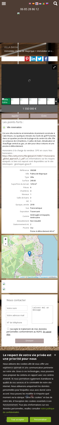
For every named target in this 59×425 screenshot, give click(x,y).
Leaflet (22, 277)
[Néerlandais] (40, 4)
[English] (29, 4)
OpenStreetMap (33, 277)
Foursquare (44, 277)
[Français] (36, 4)
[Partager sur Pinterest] (27, 58)
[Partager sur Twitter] (39, 58)
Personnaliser (40, 419)
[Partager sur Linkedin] (33, 58)
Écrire (44, 115)
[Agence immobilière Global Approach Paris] (29, 38)
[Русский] (47, 4)
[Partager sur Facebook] (46, 58)
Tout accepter (17, 419)
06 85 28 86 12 (29, 9)
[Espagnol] (33, 4)
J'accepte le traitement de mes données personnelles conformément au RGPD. (27, 330)
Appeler (15, 115)
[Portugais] (43, 4)
